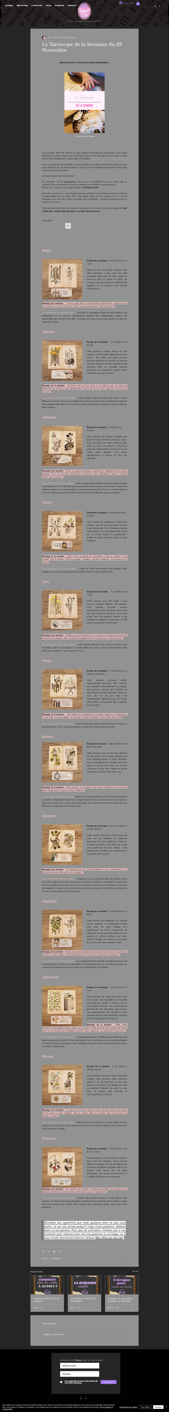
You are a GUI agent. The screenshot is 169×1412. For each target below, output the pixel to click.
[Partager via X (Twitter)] (49, 1251)
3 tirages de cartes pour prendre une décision (120, 1299)
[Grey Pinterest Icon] (159, 6)
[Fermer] (166, 1407)
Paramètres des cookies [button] (128, 1407)
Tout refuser (145, 1407)
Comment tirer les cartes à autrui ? (46, 1299)
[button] (22, 5)
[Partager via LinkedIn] (54, 1251)
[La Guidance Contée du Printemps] (84, 1285)
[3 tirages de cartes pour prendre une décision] (121, 1285)
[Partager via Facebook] (43, 1251)
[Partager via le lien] (60, 1251)
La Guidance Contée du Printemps (83, 1299)
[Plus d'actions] (125, 37)
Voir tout (135, 1271)
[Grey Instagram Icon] (155, 6)
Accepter (158, 1407)
